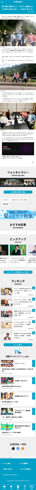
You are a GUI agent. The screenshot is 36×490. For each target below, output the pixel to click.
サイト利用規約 (26, 469)
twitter (13, 448)
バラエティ (6, 200)
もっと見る (18, 345)
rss (22, 448)
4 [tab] (19, 267)
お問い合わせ (8, 469)
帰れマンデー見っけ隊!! (11, 156)
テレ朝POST (18, 2)
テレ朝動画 (24, 463)
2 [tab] (17, 267)
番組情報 (5, 204)
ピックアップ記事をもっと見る (18, 272)
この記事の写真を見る (18, 192)
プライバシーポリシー (11, 475)
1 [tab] (16, 267)
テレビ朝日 (7, 463)
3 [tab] (18, 267)
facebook (18, 448)
